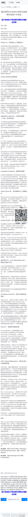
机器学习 (4, 480)
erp (11, 482)
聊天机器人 (7, 484)
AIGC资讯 (8, 7)
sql (19, 480)
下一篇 (24, 499)
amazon (5, 476)
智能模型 (22, 480)
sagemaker (20, 476)
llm (3, 484)
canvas (8, 489)
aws (2, 476)
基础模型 (12, 486)
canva (5, 487)
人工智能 (11, 2)
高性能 (9, 480)
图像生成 (3, 489)
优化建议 (21, 486)
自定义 (25, 487)
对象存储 (7, 482)
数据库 (22, 482)
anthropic (16, 487)
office (22, 489)
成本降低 (18, 489)
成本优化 (6, 478)
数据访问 (12, 489)
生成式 (11, 478)
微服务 (21, 487)
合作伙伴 (18, 484)
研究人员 (7, 486)
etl (12, 480)
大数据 (18, 2)
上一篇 (3, 499)
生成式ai (15, 478)
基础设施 (15, 480)
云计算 (23, 484)
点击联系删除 (22, 516)
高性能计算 (10, 487)
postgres (13, 484)
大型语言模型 (16, 482)
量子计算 (20, 478)
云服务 (17, 486)
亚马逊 (15, 476)
